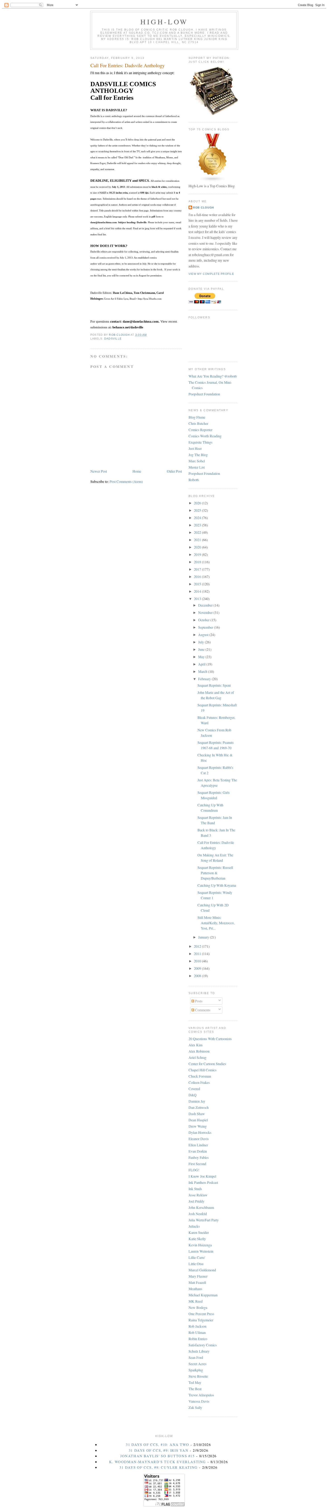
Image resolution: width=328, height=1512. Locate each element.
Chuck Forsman (200, 1076)
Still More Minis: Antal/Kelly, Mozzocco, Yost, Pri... (216, 922)
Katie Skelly (197, 1238)
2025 (198, 510)
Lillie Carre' (197, 1257)
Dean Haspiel (198, 1120)
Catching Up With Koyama (216, 885)
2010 (198, 961)
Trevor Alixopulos (201, 1395)
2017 (198, 569)
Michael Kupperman (203, 1295)
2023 (198, 525)
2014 (198, 591)
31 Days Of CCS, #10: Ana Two (157, 1444)
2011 (198, 953)
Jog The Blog (198, 454)
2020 (198, 547)
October (204, 619)
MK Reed (196, 1301)
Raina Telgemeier (201, 1320)
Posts (198, 1001)
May (202, 656)
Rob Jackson (197, 1326)
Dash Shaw (197, 1113)
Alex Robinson (199, 1051)
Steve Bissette (198, 1376)
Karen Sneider (199, 1232)
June (202, 649)
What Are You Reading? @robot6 (213, 376)
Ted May (195, 1382)
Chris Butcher (198, 423)
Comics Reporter (200, 429)
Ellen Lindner (198, 1145)
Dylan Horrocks (200, 1132)
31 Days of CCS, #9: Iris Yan (159, 1450)
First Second (197, 1163)
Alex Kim (195, 1045)
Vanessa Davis (199, 1401)
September (206, 627)
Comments (202, 1009)
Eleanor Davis (199, 1138)
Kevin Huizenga (200, 1245)
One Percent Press (201, 1313)
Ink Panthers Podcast (203, 1182)
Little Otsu (196, 1263)
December (206, 605)
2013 (198, 598)
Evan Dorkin (198, 1151)
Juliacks (194, 1226)
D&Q (193, 1095)
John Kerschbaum (201, 1207)
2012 (198, 946)
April (202, 664)
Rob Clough (203, 207)
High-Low (164, 21)
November (206, 612)
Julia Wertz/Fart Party (204, 1220)
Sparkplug (196, 1370)
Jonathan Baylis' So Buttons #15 (157, 1456)
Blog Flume (197, 417)
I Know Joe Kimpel (202, 1176)
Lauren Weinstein (201, 1251)
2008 (198, 975)
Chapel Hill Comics (202, 1070)
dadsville (113, 338)
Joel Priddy (196, 1201)
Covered (194, 1088)
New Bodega (198, 1307)
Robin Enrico (198, 1338)
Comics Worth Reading (205, 436)
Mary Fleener (198, 1276)
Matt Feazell (197, 1282)
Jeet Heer (195, 448)
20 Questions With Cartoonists (210, 1038)
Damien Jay (197, 1101)
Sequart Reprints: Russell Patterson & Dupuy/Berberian (215, 872)
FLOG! (194, 1170)
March (203, 671)
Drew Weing (198, 1126)
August (203, 634)
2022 (198, 532)
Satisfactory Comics (203, 1345)
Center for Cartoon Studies (207, 1063)
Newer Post (98, 471)
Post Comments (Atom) (126, 481)
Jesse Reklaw (198, 1195)
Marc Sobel (197, 461)
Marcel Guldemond (202, 1270)
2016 (198, 576)
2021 (198, 539)
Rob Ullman (197, 1332)
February (205, 678)
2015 (198, 584)
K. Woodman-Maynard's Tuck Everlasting (157, 1461)
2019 (198, 554)
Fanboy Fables (199, 1157)
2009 (198, 968)
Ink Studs (195, 1188)
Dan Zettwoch (199, 1107)
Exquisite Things (200, 442)
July (201, 642)
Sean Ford (196, 1357)
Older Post (174, 471)
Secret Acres (197, 1363)
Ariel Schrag (197, 1057)
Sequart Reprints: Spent (214, 685)
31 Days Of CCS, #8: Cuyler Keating (158, 1467)
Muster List (197, 467)
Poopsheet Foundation (204, 394)
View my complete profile (211, 273)
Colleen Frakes (199, 1082)
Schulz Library (199, 1351)
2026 (198, 503)
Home (137, 471)
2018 (198, 561)
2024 (198, 517)
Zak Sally (195, 1407)
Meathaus (195, 1288)
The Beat (195, 1388)
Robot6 (194, 479)
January (204, 937)
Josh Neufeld (198, 1213)
